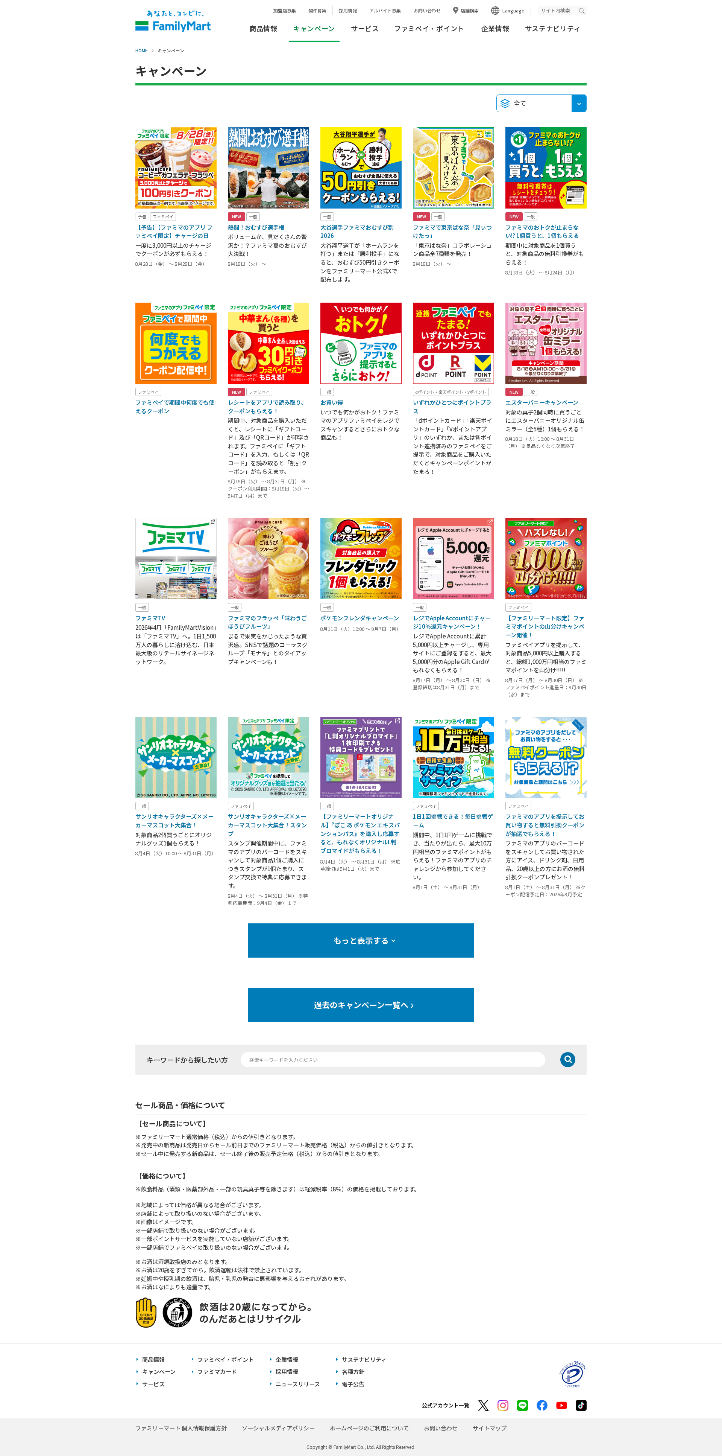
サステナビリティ (553, 28)
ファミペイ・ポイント (429, 28)
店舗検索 (470, 10)
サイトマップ (490, 1428)
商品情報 (263, 28)
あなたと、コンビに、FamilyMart (173, 21)
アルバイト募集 (385, 10)
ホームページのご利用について (369, 1428)
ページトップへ (697, 1431)
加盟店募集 (284, 10)
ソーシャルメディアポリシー (278, 1428)
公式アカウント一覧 (445, 1405)
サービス (365, 28)
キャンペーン (159, 1371)
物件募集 (317, 10)
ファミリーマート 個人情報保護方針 (181, 1428)
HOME (141, 50)
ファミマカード (217, 1371)
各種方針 (353, 1371)
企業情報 (495, 28)
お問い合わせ (427, 10)
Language (513, 10)
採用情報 (348, 10)
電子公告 (353, 1384)
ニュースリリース (298, 1384)
